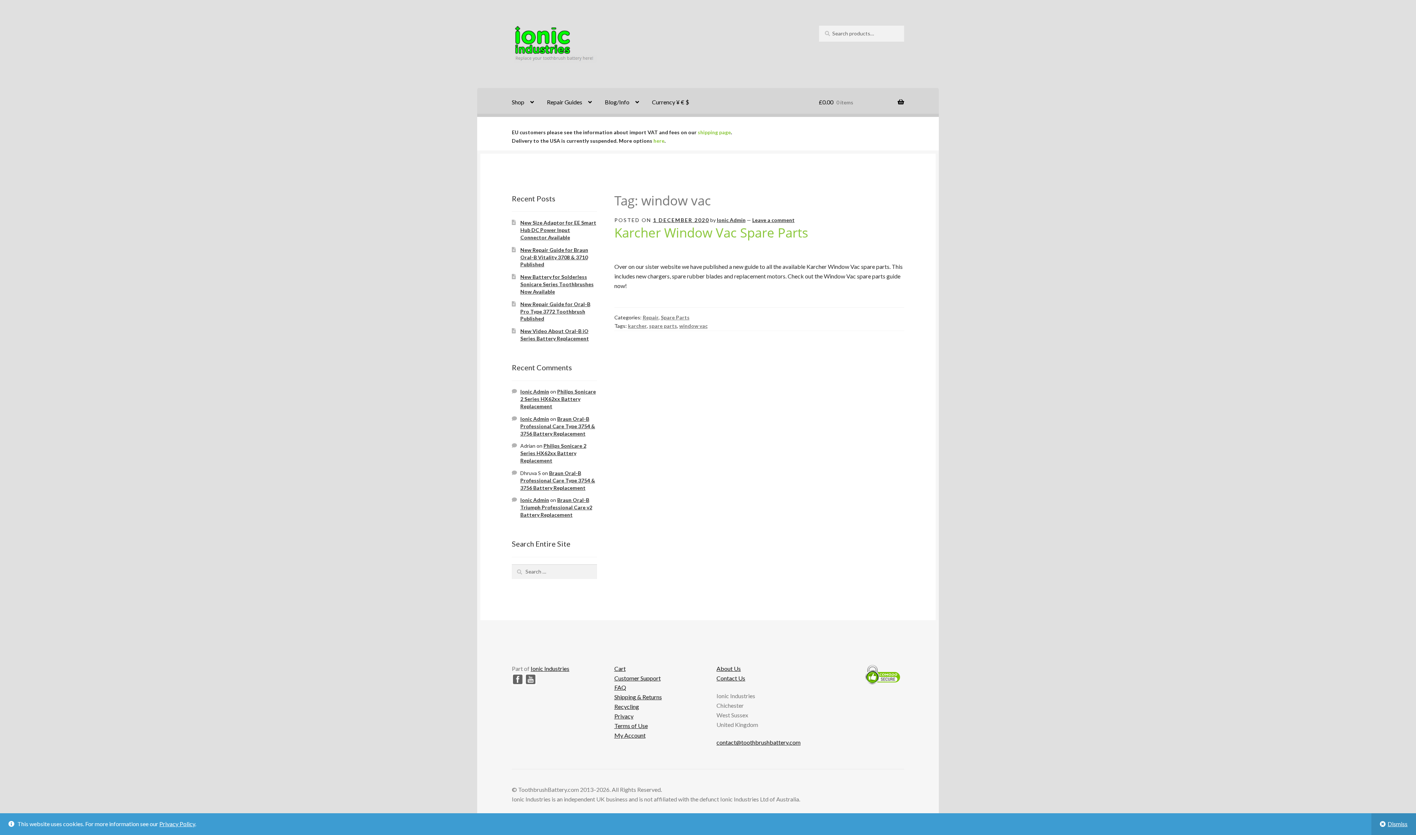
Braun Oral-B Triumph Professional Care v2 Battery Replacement (556, 507)
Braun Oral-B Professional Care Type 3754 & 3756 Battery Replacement (557, 426)
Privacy (624, 716)
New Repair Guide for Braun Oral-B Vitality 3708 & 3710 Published (554, 257)
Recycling (626, 706)
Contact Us (730, 678)
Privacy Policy (177, 823)
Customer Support (637, 678)
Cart (620, 668)
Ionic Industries (550, 668)
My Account (630, 735)
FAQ (620, 687)
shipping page (714, 132)
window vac (693, 326)
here (658, 141)
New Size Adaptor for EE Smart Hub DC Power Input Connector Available (558, 229)
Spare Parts (675, 317)
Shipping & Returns (638, 696)
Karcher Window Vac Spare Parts (711, 232)
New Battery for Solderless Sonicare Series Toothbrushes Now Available (557, 284)
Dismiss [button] (1398, 823)
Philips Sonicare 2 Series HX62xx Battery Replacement (558, 398)
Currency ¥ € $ (670, 101)
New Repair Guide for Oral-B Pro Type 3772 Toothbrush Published (555, 311)
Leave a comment (773, 220)
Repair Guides (564, 101)
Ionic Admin (731, 220)
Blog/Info (617, 101)
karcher (637, 326)
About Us (728, 668)
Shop (518, 101)
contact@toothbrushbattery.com (758, 742)
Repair (651, 317)
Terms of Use (631, 725)
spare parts (663, 326)
